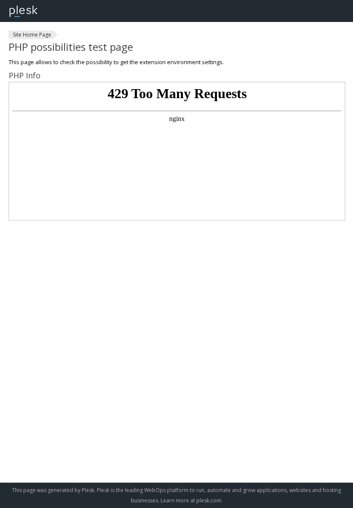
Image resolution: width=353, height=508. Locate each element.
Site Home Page (32, 34)
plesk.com (208, 500)
